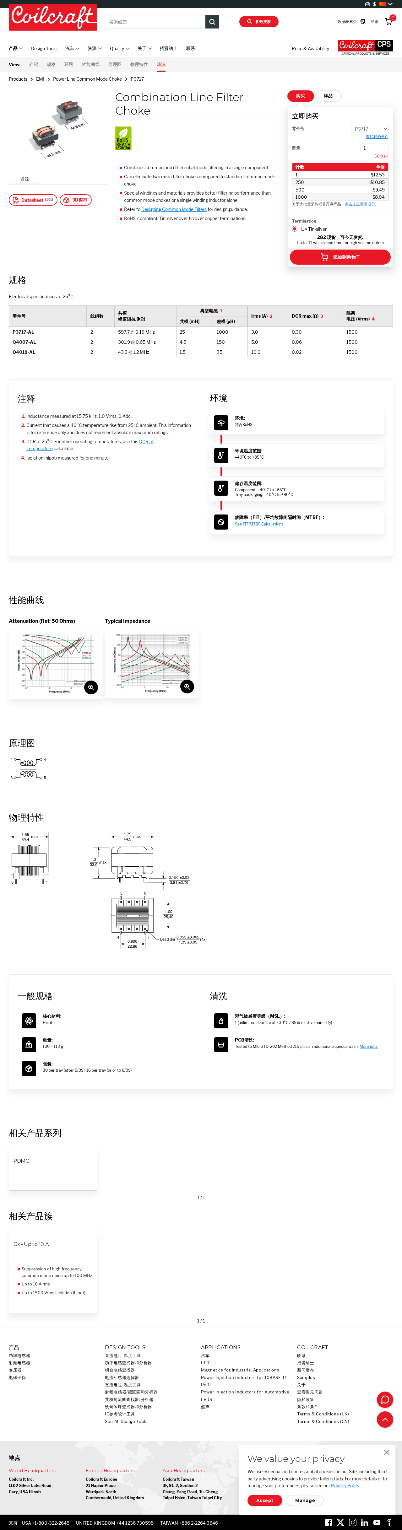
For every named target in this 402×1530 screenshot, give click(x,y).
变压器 (15, 1370)
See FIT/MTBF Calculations (259, 524)
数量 (296, 147)
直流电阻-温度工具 (123, 1355)
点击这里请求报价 (360, 204)
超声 (205, 1406)
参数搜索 (263, 21)
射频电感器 (19, 1362)
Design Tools (44, 48)
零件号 (298, 128)
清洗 (161, 64)
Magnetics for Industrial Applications (240, 1370)
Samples (306, 1377)
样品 (328, 96)
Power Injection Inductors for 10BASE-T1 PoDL (244, 1381)
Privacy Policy (345, 1485)
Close (386, 1452)
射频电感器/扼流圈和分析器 (131, 1392)
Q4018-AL (24, 352)
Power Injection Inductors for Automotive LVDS (245, 1396)
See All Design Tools (126, 1421)
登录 (374, 21)
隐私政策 (305, 1399)
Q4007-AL (24, 342)
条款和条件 (307, 1406)
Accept (265, 1500)
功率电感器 (19, 1355)
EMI (40, 79)
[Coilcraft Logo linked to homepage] (53, 18)
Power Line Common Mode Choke (87, 79)
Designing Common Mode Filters (174, 209)
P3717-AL (23, 332)
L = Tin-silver (314, 229)
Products (18, 79)
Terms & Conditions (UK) (323, 1414)
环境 (68, 64)
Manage (305, 1500)
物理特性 (139, 64)
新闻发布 (305, 1370)
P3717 (137, 79)
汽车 (205, 1355)
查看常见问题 (310, 1392)
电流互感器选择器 (122, 1377)
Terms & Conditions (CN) (323, 1421)
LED (205, 1362)
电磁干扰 (17, 1377)
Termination (304, 221)
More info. (369, 1046)
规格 (51, 64)
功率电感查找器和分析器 (128, 1362)
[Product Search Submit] (212, 22)
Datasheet (32, 200)
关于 (301, 1384)
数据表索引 (347, 21)
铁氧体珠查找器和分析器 (128, 1406)
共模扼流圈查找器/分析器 (129, 1399)
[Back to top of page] (385, 1419)
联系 (190, 48)
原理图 (115, 64)
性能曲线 (91, 64)
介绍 (33, 64)
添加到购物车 (347, 257)
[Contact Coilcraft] (385, 1400)
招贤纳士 (168, 48)
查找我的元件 (377, 137)
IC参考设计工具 (120, 1414)
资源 (24, 178)
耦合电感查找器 (120, 1370)
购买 (300, 96)
